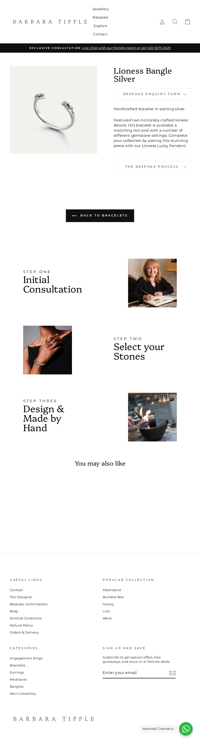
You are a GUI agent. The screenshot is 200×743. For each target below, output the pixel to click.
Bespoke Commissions (29, 604)
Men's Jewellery (23, 693)
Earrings (17, 672)
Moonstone (112, 590)
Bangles (17, 686)
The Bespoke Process (152, 166)
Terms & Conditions (26, 618)
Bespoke (100, 17)
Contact (100, 34)
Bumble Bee (113, 597)
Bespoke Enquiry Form (152, 94)
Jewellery (100, 9)
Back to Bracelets (103, 215)
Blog (14, 611)
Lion (106, 611)
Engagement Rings (26, 658)
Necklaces (18, 679)
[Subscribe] (172, 673)
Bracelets (17, 665)
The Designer (21, 597)
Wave (107, 618)
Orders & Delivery (24, 632)
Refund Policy (21, 625)
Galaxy (108, 604)
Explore (100, 26)
